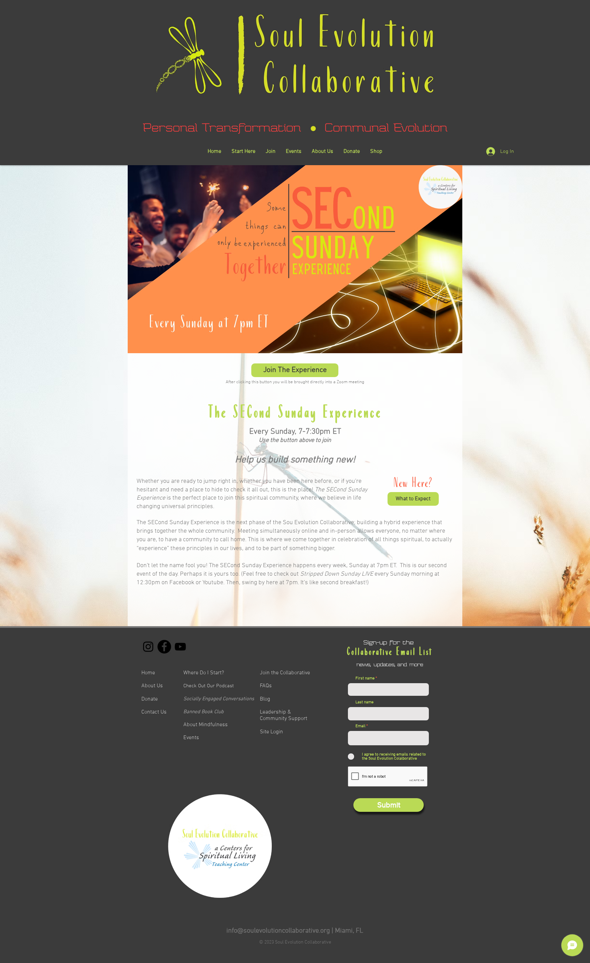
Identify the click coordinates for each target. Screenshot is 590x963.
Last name (364, 702)
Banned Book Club (203, 712)
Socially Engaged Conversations (218, 699)
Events (191, 737)
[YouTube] (180, 646)
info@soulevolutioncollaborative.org (278, 931)
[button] (413, 499)
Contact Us (154, 712)
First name (365, 678)
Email (360, 726)
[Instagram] (148, 646)
